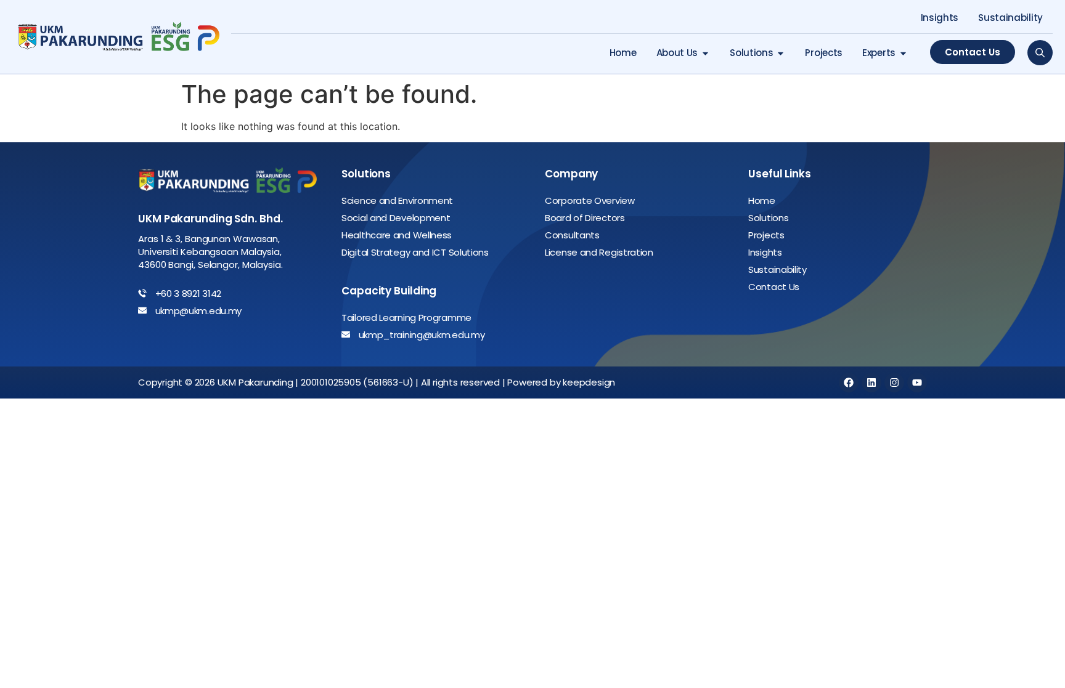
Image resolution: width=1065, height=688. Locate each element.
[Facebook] (849, 382)
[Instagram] (894, 382)
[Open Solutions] (780, 53)
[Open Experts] (903, 53)
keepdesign (589, 382)
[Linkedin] (871, 382)
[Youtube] (917, 382)
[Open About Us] (705, 53)
